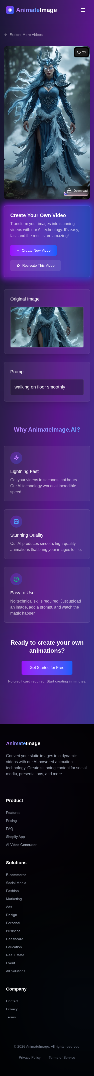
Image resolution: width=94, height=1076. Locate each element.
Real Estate (15, 955)
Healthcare (14, 939)
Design (11, 915)
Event (10, 963)
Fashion (12, 891)
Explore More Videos (26, 35)
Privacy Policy (30, 1057)
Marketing (14, 899)
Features (13, 813)
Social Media (16, 883)
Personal (13, 923)
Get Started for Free (47, 667)
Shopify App (15, 837)
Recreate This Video (38, 265)
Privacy (12, 1009)
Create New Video (36, 250)
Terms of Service (62, 1057)
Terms (11, 1017)
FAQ (9, 829)
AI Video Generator (21, 845)
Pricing (11, 821)
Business (13, 931)
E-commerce (16, 875)
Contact (12, 1001)
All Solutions (15, 971)
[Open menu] (83, 10)
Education (14, 947)
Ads (9, 907)
